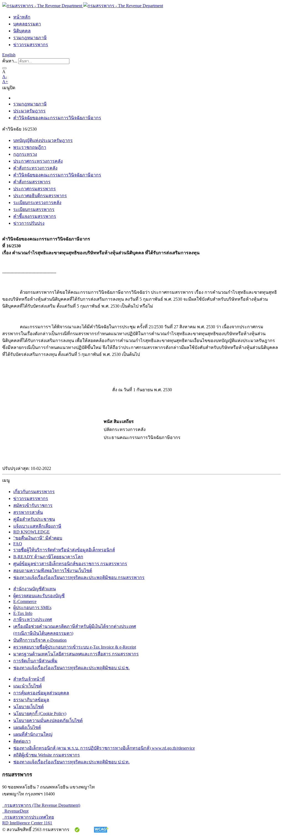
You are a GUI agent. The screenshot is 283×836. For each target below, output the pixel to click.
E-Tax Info (22, 613)
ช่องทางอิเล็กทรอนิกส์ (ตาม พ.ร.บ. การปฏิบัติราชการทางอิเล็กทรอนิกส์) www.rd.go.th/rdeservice (104, 748)
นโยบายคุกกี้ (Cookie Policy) (39, 713)
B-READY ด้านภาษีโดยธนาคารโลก (48, 556)
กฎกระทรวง (25, 154)
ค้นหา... (9, 61)
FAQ (17, 543)
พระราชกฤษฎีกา (29, 147)
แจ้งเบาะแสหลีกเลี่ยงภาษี (37, 526)
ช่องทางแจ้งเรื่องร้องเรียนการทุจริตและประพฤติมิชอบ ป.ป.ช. (71, 667)
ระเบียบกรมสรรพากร (33, 209)
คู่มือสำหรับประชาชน (34, 519)
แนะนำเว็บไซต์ (27, 686)
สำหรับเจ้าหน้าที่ (29, 679)
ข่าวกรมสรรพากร (30, 44)
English (8, 54)
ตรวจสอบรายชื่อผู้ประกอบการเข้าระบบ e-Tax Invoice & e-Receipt (74, 647)
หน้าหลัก (21, 17)
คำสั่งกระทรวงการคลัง (35, 168)
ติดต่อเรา (22, 741)
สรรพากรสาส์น (28, 512)
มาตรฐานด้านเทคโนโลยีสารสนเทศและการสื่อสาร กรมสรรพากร (76, 654)
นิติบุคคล (22, 30)
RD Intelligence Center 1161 (27, 823)
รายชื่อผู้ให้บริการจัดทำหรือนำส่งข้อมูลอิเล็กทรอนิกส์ (64, 549)
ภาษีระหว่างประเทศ (32, 619)
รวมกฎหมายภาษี (30, 37)
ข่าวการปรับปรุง (28, 223)
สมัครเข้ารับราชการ (33, 505)
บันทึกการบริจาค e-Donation (40, 640)
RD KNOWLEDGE (31, 532)
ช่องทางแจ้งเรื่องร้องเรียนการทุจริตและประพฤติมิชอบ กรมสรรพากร (79, 577)
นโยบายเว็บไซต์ (28, 706)
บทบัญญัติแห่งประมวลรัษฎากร (43, 140)
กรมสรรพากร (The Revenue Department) (41, 805)
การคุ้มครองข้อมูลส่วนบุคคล (41, 693)
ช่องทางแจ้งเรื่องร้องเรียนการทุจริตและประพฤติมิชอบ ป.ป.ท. (71, 762)
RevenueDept (15, 811)
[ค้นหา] (4, 68)
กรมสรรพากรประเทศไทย (28, 817)
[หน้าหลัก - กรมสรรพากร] (82, 5)
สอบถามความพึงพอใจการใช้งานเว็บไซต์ (52, 570)
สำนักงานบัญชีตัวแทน (34, 588)
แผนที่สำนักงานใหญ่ (33, 734)
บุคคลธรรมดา (27, 24)
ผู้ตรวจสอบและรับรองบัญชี (39, 595)
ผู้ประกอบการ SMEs (32, 607)
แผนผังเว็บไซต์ (27, 727)
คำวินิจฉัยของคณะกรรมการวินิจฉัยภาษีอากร (57, 117)
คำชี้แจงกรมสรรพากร (34, 216)
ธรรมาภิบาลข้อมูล (31, 699)
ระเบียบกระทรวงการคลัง (37, 202)
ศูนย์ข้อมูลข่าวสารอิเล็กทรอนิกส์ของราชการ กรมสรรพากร (70, 563)
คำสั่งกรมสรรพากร (32, 181)
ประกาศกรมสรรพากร (34, 188)
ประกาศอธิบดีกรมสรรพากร (40, 195)
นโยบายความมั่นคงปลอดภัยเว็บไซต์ (48, 720)
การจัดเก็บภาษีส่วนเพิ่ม (35, 660)
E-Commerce (24, 601)
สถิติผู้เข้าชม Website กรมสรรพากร (46, 755)
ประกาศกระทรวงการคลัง (38, 161)
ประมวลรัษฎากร (29, 111)
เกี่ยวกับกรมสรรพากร (34, 491)
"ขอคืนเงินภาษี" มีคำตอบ (37, 538)
